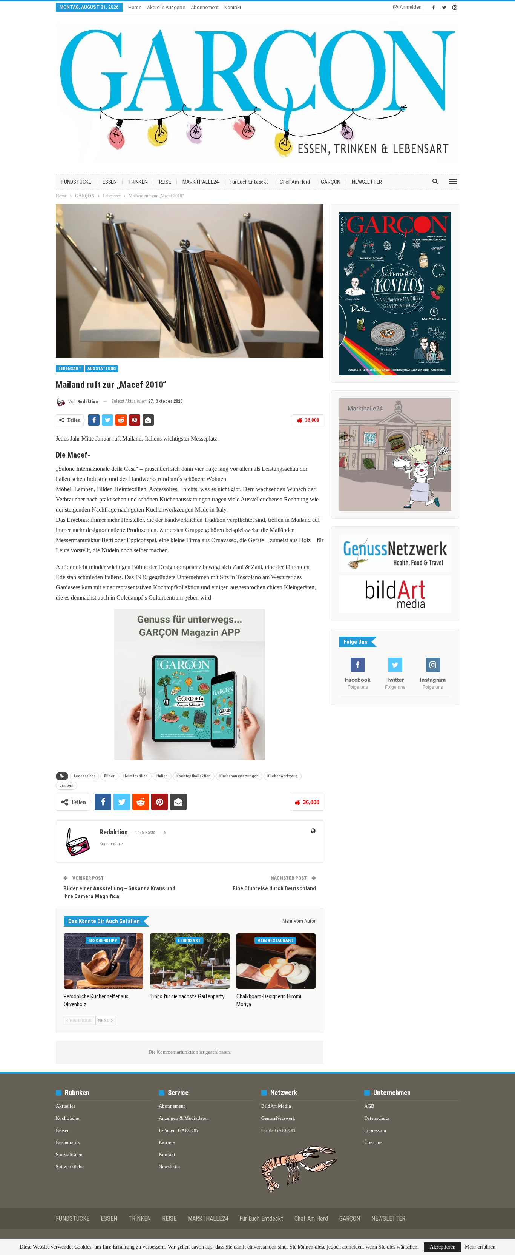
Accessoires (84, 776)
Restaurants (68, 1142)
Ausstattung (101, 368)
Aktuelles (65, 1106)
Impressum (375, 1130)
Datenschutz (376, 1118)
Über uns (373, 1142)
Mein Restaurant (275, 940)
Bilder (109, 776)
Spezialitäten (69, 1154)
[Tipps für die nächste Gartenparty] (190, 961)
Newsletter (169, 1166)
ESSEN (110, 182)
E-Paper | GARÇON (178, 1130)
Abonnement (205, 7)
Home (134, 7)
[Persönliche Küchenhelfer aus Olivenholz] (103, 961)
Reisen (63, 1130)
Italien (162, 776)
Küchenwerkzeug (282, 776)
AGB (369, 1106)
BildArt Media (276, 1106)
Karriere (167, 1142)
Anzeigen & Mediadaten (184, 1118)
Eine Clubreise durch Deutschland (274, 888)
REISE (165, 182)
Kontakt (232, 7)
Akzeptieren (442, 1247)
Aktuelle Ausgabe (166, 7)
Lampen (67, 785)
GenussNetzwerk (278, 1118)
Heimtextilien (135, 776)
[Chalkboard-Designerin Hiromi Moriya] (276, 961)
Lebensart (69, 368)
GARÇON (330, 182)
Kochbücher (68, 1118)
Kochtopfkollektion (193, 776)
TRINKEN (138, 182)
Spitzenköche (70, 1166)
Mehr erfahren (480, 1247)
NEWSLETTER (367, 182)
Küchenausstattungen (239, 776)
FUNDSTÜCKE (76, 182)
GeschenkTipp (102, 940)
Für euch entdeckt (249, 182)
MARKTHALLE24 (200, 182)
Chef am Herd (295, 182)
